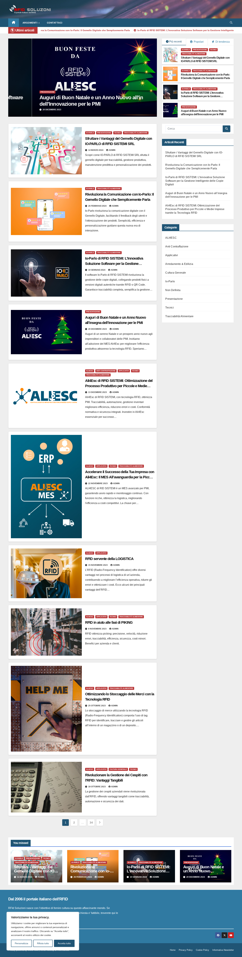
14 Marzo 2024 (96, 150)
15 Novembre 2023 (98, 565)
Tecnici (213, 50)
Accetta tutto (64, 943)
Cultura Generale (118, 769)
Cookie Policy (202, 950)
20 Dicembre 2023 (97, 329)
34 (91, 822)
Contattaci (54, 22)
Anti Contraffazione (152, 92)
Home (172, 950)
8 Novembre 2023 (97, 629)
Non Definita (172, 290)
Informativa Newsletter (223, 950)
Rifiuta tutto (43, 943)
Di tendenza (222, 41)
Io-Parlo (186, 50)
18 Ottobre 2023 (97, 786)
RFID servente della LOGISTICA (109, 559)
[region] (43, 931)
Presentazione (200, 50)
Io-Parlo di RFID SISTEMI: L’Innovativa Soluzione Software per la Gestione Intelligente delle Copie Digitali (202, 96)
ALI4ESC (136, 92)
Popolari (198, 41)
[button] (231, 22)
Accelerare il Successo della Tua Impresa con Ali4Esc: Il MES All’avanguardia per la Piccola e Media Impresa (119, 477)
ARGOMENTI (30, 22)
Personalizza (21, 943)
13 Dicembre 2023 (144, 109)
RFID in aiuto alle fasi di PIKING (109, 622)
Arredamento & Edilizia (179, 264)
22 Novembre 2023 (98, 483)
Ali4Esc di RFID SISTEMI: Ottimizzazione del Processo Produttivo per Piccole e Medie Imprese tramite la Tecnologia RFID (119, 386)
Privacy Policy (186, 950)
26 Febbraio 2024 (97, 206)
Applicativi (124, 371)
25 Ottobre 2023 (97, 705)
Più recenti (175, 41)
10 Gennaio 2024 (97, 270)
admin (112, 150)
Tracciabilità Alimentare (193, 54)
